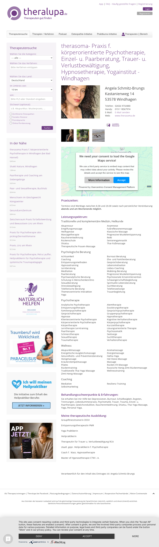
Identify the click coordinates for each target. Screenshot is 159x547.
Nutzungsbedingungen (60, 493)
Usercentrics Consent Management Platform (113, 187)
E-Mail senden (122, 112)
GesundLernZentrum (21, 210)
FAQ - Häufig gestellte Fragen (121, 3)
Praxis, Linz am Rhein (21, 245)
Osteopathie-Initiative (81, 33)
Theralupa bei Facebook (37, 493)
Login (147, 9)
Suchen (47, 128)
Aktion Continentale (138, 493)
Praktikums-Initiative (107, 33)
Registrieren (144, 13)
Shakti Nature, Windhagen (23, 166)
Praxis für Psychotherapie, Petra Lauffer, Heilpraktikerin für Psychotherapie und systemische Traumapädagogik (30, 258)
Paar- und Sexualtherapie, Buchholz (28, 188)
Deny (39, 536)
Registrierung (145, 3)
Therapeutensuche (18, 33)
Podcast (63, 33)
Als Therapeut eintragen (15, 493)
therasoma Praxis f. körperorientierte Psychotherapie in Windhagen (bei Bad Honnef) (30, 153)
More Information (99, 180)
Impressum (98, 493)
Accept (121, 180)
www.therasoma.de (125, 115)
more (135, 536)
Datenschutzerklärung (81, 493)
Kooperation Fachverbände (116, 493)
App (101, 3)
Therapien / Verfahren (43, 33)
